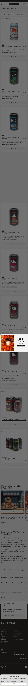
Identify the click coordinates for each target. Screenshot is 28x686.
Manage (7, 684)
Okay (21, 684)
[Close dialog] (0, 334)
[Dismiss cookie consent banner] (26, 676)
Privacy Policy (5, 679)
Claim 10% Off (21, 345)
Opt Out (6, 681)
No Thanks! (21, 347)
